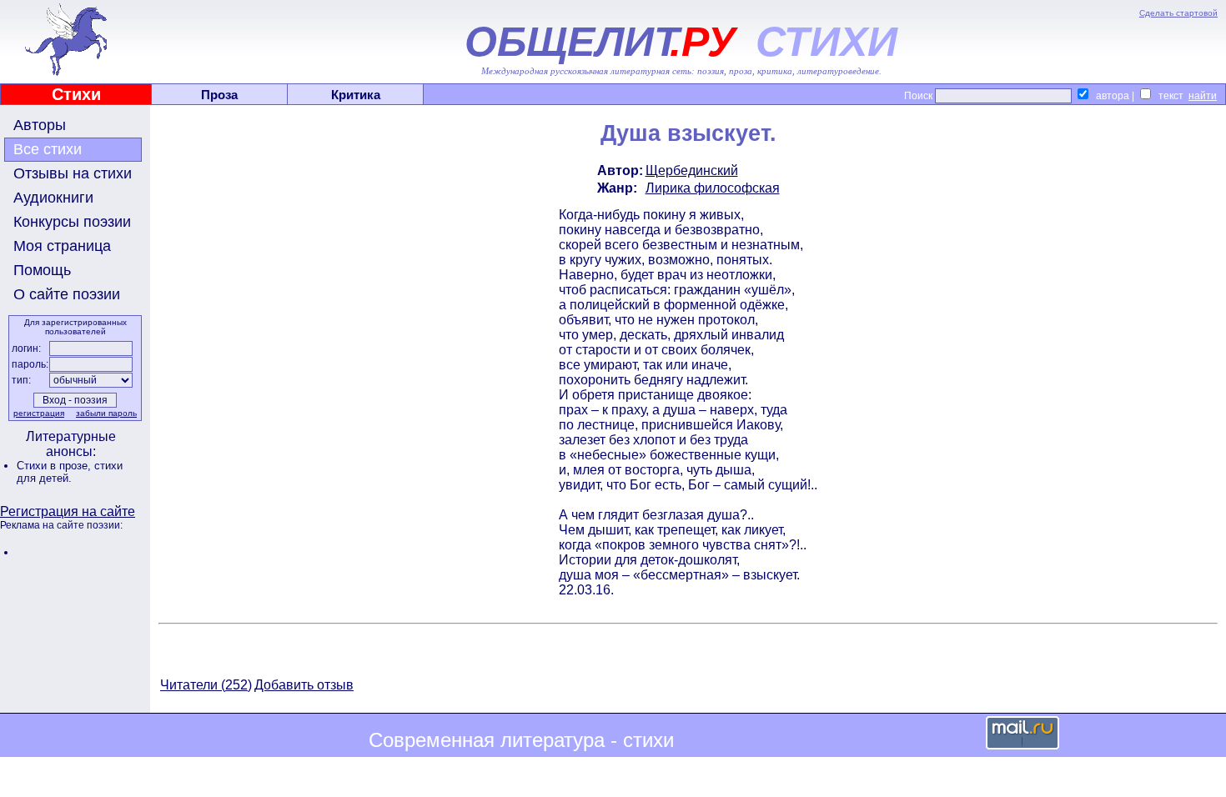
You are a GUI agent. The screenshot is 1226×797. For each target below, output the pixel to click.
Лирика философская (713, 188)
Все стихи (47, 149)
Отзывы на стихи (72, 173)
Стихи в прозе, (55, 465)
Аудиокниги (53, 197)
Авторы (39, 125)
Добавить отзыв (304, 685)
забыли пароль (106, 413)
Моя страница (62, 246)
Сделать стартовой (1178, 13)
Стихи (76, 94)
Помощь (42, 270)
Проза (219, 95)
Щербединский (692, 170)
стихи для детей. (70, 471)
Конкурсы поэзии (72, 221)
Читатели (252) (206, 685)
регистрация (38, 413)
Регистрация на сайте (67, 511)
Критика (355, 95)
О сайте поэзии (66, 294)
